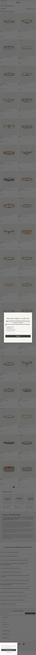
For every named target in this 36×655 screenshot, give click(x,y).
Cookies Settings (8, 652)
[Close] (16, 644)
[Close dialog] (31, 313)
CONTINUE (18, 336)
